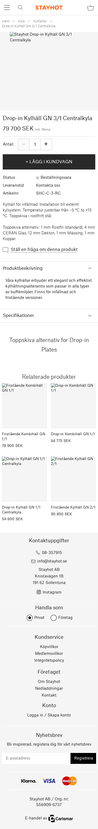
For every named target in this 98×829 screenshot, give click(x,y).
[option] (49, 71)
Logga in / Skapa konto (49, 715)
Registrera (83, 758)
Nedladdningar (49, 689)
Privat (39, 618)
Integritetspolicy (49, 660)
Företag (65, 618)
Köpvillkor (49, 647)
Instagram (52, 592)
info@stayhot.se (52, 561)
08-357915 (52, 553)
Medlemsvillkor (49, 654)
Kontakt (49, 695)
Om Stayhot (49, 682)
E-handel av (36, 818)
